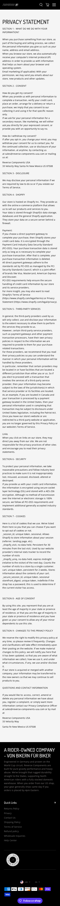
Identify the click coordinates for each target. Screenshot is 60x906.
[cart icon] (47, 5)
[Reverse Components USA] (10, 4)
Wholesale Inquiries (14, 835)
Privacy (8, 813)
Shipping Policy (12, 822)
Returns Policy (11, 808)
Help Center (10, 840)
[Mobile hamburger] (54, 4)
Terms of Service (13, 826)
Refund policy (11, 831)
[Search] (41, 5)
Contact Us (10, 817)
